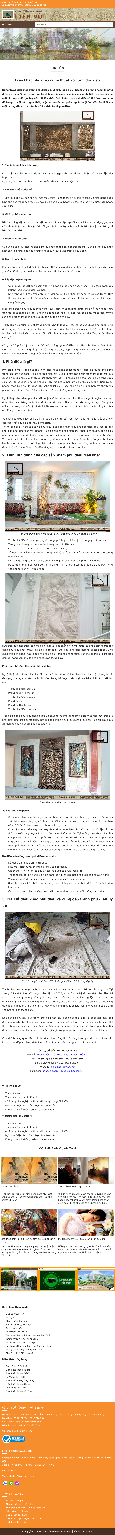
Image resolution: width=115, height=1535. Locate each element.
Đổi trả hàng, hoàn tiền (17, 1511)
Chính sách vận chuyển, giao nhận (23, 1518)
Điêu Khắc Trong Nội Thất (19, 1391)
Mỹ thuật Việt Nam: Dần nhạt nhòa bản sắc (30, 1105)
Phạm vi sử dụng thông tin (19, 1504)
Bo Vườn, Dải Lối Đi (15, 1377)
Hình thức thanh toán (16, 1522)
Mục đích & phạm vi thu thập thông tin (25, 1507)
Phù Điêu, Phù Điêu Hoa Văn (20, 1353)
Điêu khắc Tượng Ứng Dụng (20, 1380)
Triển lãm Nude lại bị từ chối (21, 1097)
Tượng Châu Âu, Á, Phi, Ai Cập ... (22, 1339)
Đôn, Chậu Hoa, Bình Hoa (18, 1324)
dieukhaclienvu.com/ (63, 1066)
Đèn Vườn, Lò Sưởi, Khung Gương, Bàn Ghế (28, 1335)
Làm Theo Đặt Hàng (16, 1387)
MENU (9, 24)
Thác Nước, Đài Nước (17, 1321)
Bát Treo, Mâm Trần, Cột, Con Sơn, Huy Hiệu (28, 1346)
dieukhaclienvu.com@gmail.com (25, 1421)
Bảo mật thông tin (15, 1500)
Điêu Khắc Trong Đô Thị (18, 1369)
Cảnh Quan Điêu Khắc (17, 1366)
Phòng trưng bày (25, 1476)
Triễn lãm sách (13, 1093)
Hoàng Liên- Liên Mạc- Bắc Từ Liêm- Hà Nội (62, 1054)
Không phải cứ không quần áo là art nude (29, 1109)
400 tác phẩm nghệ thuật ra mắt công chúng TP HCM (36, 1101)
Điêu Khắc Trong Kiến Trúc (19, 1373)
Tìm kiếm (109, 24)
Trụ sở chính (8, 1476)
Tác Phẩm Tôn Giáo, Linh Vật (20, 1342)
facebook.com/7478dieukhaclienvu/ (62, 1070)
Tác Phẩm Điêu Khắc (16, 1331)
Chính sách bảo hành (16, 1515)
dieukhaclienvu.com (22, 1431)
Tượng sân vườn (14, 1328)
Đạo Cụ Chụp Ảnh (15, 1313)
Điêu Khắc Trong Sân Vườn (19, 1384)
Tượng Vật (11, 1317)
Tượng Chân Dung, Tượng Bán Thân (24, 1349)
